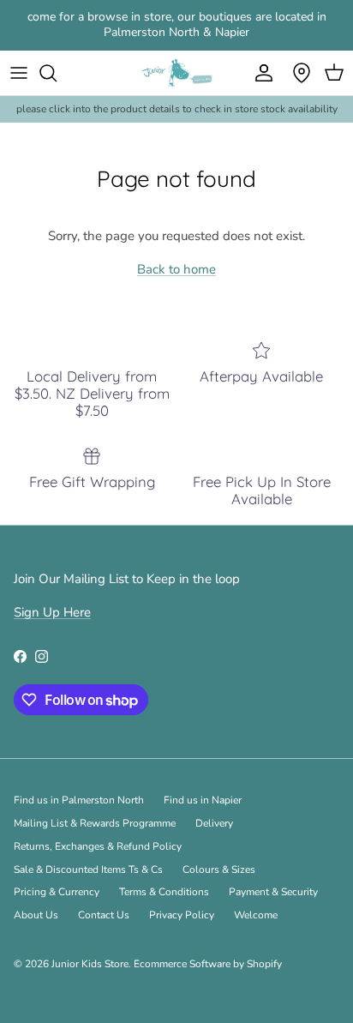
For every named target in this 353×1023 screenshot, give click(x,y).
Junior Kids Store (90, 964)
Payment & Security (273, 892)
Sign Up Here (52, 612)
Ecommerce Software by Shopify (208, 964)
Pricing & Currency (56, 892)
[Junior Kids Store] (177, 73)
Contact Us (103, 915)
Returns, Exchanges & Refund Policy (98, 846)
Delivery (214, 823)
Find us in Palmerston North (79, 800)
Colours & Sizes (218, 869)
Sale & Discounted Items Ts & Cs (88, 869)
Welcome (256, 915)
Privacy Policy (181, 915)
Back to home (176, 269)
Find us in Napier (203, 800)
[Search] (56, 73)
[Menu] (19, 73)
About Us (36, 915)
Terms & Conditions (164, 892)
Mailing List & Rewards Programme (95, 823)
